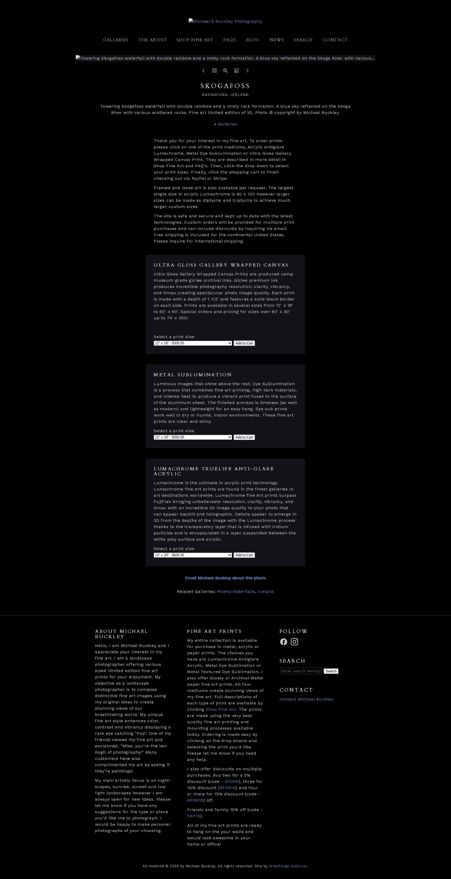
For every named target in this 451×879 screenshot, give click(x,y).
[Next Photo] (247, 72)
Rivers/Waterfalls (236, 591)
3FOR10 (228, 787)
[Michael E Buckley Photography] (225, 21)
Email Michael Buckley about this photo (225, 577)
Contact (335, 40)
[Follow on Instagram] (295, 641)
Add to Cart (244, 343)
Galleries (115, 40)
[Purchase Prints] (236, 72)
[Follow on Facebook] (284, 641)
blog (253, 40)
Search (303, 40)
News (277, 40)
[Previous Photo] (203, 72)
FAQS (229, 40)
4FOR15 (195, 800)
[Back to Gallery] (214, 72)
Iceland (266, 591)
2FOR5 (232, 781)
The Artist (152, 40)
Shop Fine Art (195, 40)
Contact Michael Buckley (307, 699)
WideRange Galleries (288, 866)
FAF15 (193, 815)
